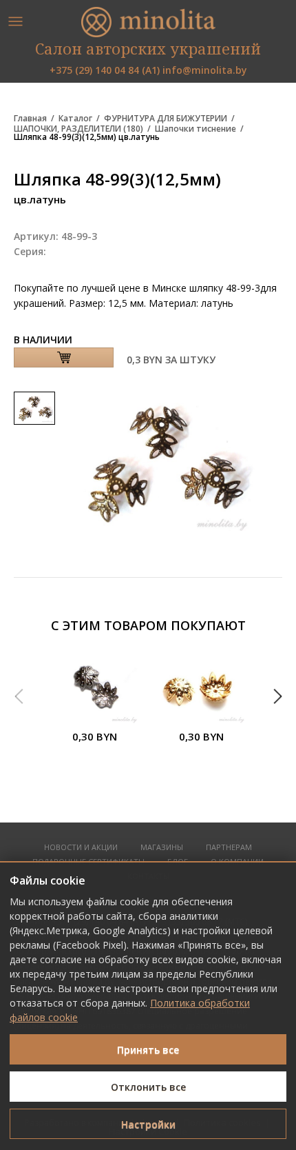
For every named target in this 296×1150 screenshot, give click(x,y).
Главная (30, 118)
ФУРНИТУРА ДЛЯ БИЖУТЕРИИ (165, 118)
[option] (94, 706)
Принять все (148, 1049)
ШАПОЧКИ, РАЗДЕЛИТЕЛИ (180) (78, 129)
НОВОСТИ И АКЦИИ (81, 847)
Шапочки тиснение (195, 129)
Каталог (75, 118)
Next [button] (277, 696)
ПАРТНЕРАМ (229, 847)
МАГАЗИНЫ (161, 847)
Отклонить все (148, 1086)
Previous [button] (18, 696)
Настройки (148, 1124)
